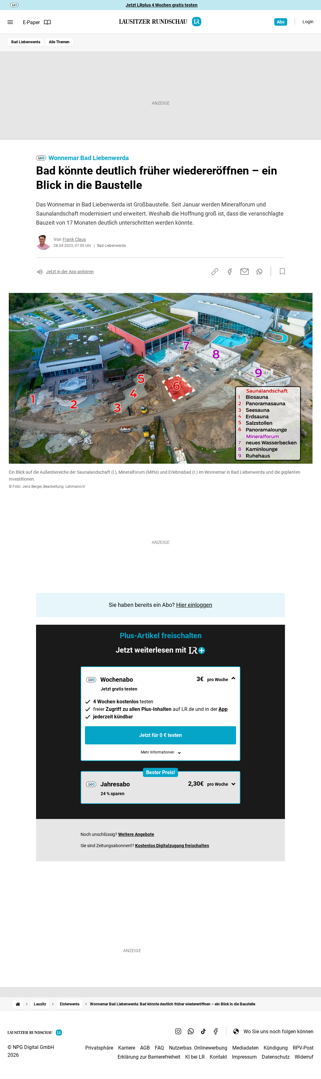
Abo (281, 21)
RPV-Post (303, 1048)
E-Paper (31, 22)
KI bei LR (195, 1057)
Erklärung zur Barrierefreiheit (149, 1057)
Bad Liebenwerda (25, 42)
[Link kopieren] (214, 271)
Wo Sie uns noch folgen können (278, 1032)
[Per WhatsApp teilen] (259, 271)
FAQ (159, 1048)
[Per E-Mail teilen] (245, 271)
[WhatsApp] (191, 1031)
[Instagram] (178, 1031)
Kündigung (276, 1048)
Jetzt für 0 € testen (160, 735)
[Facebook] (216, 1031)
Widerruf (304, 1057)
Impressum (244, 1057)
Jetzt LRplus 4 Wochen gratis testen (161, 5)
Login (308, 21)
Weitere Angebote (136, 834)
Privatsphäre (99, 1048)
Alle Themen (59, 42)
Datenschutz (276, 1057)
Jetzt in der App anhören (70, 271)
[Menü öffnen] (10, 22)
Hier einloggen (194, 605)
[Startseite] (18, 1004)
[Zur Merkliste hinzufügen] (280, 271)
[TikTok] (203, 1031)
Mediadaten (245, 1048)
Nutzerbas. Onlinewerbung (198, 1048)
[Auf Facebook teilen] (230, 271)
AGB (145, 1048)
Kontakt (218, 1057)
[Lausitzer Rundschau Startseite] (160, 21)
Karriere (126, 1048)
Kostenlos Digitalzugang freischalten (172, 845)
